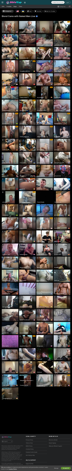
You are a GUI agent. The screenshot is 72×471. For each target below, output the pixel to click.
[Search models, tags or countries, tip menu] (69, 6)
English (6, 441)
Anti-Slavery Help (30, 455)
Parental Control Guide (31, 452)
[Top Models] (24, 2)
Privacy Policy (29, 440)
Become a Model (53, 440)
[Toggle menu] (2, 2)
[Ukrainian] (23, 11)
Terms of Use (29, 443)
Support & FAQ (29, 463)
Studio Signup (52, 443)
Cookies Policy (30, 449)
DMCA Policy (29, 446)
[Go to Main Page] (13, 2)
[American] (17, 11)
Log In (67, 2)
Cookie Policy (13, 469)
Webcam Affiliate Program (55, 446)
